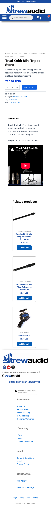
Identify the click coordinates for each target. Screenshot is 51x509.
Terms (28, 498)
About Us (21, 406)
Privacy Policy (23, 464)
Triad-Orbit (12, 99)
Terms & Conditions (25, 458)
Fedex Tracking (23, 413)
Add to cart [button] (24, 247)
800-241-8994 (23, 481)
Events (21, 438)
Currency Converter (25, 419)
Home (7, 53)
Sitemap (35, 498)
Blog (20, 435)
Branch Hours (23, 409)
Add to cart (29, 87)
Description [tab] (13, 118)
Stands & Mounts (31, 53)
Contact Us (19, 1)
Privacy (21, 498)
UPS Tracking (23, 416)
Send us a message (25, 487)
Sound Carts (17, 53)
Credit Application (25, 441)
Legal (19, 461)
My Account (31, 1)
